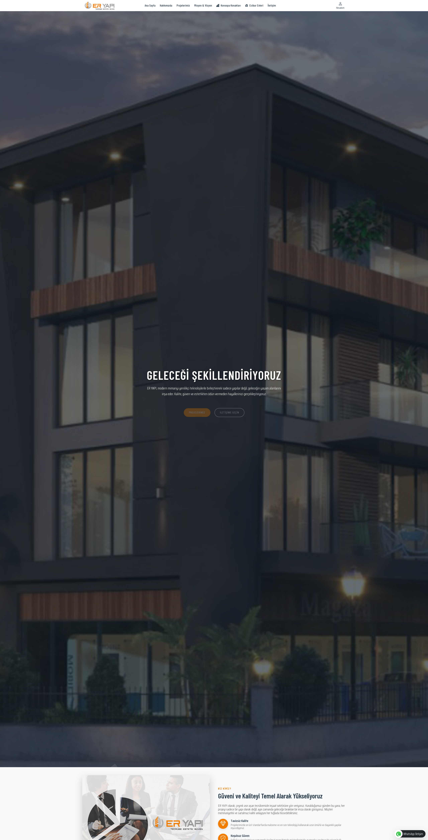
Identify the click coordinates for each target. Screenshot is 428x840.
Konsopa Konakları (231, 5)
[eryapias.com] (99, 5)
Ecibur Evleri (256, 5)
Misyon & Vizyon (203, 5)
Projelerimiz (183, 5)
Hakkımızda (166, 5)
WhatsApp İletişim (413, 833)
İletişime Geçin (229, 406)
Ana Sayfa (150, 5)
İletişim (272, 5)
